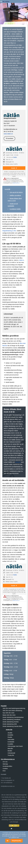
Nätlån (15, 157)
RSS (4, 770)
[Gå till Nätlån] (14, 148)
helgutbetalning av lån (9, 231)
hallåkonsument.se (16, 600)
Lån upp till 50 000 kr (16, 192)
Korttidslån (11, 742)
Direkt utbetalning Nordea (11, 722)
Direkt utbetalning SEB (10, 724)
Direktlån (10, 735)
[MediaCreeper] (14, 828)
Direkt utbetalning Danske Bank (12, 726)
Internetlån (11, 739)
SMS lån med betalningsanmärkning (14, 708)
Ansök (13, 168)
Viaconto (18, 462)
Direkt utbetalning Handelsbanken (13, 717)
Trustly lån (11, 755)
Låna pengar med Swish (15, 746)
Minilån (10, 751)
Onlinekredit (11, 753)
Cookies (5, 768)
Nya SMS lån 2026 (8, 713)
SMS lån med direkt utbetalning (12, 710)
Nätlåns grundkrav (15, 195)
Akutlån (10, 733)
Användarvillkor (7, 766)
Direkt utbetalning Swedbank (11, 719)
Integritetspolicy (16, 840)
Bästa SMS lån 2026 (9, 715)
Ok (7, 840)
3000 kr (21, 260)
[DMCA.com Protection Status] (14, 825)
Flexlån (10, 737)
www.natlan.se (8, 134)
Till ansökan (9, 138)
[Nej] (26, 837)
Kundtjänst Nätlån (15, 209)
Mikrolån (10, 748)
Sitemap (5, 764)
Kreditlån (10, 744)
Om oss (5, 762)
